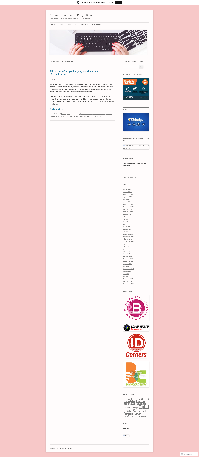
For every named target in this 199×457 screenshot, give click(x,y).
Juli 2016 (126, 246)
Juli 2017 (126, 217)
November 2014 (128, 261)
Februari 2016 (127, 256)
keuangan (141, 404)
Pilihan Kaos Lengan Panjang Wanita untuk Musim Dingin (74, 72)
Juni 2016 (126, 249)
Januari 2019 (127, 192)
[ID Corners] (136, 358)
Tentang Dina (96, 25)
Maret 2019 (127, 189)
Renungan (140, 410)
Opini (68, 114)
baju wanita (82, 114)
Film (138, 399)
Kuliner (127, 407)
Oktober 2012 (127, 281)
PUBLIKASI (84, 25)
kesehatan (130, 403)
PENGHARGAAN (72, 25)
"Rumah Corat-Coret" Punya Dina (71, 15)
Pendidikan (128, 411)
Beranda (53, 25)
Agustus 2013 (127, 271)
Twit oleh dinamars (130, 177)
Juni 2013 (126, 274)
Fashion (63, 114)
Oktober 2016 (127, 239)
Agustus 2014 (127, 264)
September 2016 (128, 241)
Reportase (132, 414)
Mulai (118, 2)
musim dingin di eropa (70, 116)
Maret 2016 (127, 254)
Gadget (145, 399)
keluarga (140, 401)
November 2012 (128, 279)
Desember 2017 (128, 204)
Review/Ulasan (129, 416)
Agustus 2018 (127, 197)
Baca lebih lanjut (56, 109)
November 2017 (128, 207)
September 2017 (128, 212)
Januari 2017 (127, 231)
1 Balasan (53, 79)
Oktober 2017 (127, 209)
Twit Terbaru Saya (129, 173)
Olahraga (134, 408)
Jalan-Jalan (129, 401)
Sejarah (143, 416)
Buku (125, 399)
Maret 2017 (127, 227)
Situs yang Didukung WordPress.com (61, 448)
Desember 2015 (128, 259)
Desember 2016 (128, 234)
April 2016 (126, 251)
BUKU (61, 25)
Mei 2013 (126, 276)
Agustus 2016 (127, 244)
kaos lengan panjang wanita (96, 114)
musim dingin (58, 116)
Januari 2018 (127, 202)
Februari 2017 (127, 229)
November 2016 (128, 236)
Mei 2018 (126, 199)
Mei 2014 (126, 266)
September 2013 (128, 269)
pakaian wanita (84, 116)
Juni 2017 (126, 219)
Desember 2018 (128, 194)
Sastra (137, 416)
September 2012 (128, 284)
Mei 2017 (126, 222)
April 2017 (126, 224)
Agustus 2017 (127, 214)
